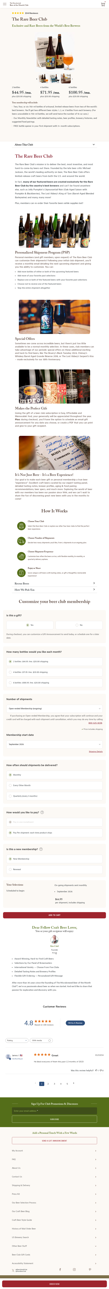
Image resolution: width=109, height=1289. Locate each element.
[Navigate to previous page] (35, 1083)
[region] (54, 52)
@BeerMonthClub (21, 1269)
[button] (42, 812)
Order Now (54, 1284)
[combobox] (16, 1040)
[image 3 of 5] (65, 78)
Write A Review (75, 1023)
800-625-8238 (95, 723)
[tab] (54, 144)
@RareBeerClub (21, 1271)
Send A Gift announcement (54, 1141)
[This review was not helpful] (101, 1070)
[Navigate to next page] (73, 1083)
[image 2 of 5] (54, 78)
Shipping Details (96, 751)
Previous (37, 78)
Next (72, 78)
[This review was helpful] (96, 1070)
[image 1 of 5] (43, 78)
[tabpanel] (54, 367)
